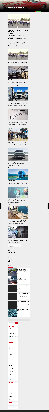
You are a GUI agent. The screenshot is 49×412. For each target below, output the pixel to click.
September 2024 (11, 371)
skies (15, 265)
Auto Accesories (11, 385)
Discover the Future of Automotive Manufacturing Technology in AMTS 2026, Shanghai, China (13, 333)
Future (12, 265)
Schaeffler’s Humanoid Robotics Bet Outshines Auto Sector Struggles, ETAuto (23, 310)
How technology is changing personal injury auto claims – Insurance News (23, 293)
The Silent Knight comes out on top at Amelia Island (13, 330)
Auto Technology (11, 390)
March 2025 (10, 362)
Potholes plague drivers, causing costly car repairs (13, 339)
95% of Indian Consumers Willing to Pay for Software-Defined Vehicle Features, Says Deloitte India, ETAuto (23, 278)
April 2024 (10, 377)
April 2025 (10, 360)
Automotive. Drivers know (16, 8)
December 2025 (10, 348)
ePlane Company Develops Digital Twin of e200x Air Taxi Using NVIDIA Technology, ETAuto (23, 269)
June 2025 (10, 357)
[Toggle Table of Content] (19, 244)
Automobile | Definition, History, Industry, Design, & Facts (22, 285)
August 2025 (10, 354)
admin (19, 273)
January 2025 (10, 365)
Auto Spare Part (10, 388)
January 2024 (10, 379)
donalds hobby (10, 404)
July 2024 (10, 374)
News (13, 265)
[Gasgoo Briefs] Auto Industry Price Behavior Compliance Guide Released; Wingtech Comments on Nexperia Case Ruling (23, 302)
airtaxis (9, 265)
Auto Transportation (11, 393)
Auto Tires (10, 391)
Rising (14, 265)
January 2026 (10, 346)
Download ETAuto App (11, 246)
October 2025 (10, 351)
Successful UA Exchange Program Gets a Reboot (13, 328)
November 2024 (11, 368)
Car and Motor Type (11, 396)
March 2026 (10, 343)
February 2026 (10, 345)
